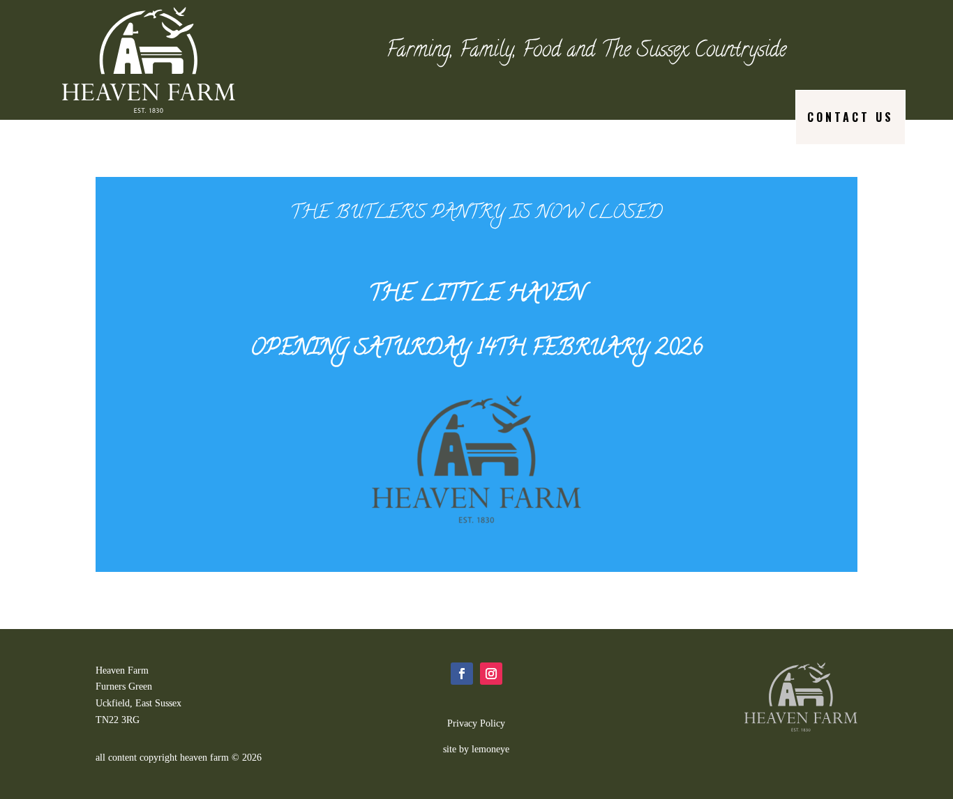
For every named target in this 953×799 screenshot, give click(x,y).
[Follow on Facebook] (462, 673)
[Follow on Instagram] (491, 673)
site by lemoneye (476, 749)
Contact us (850, 117)
